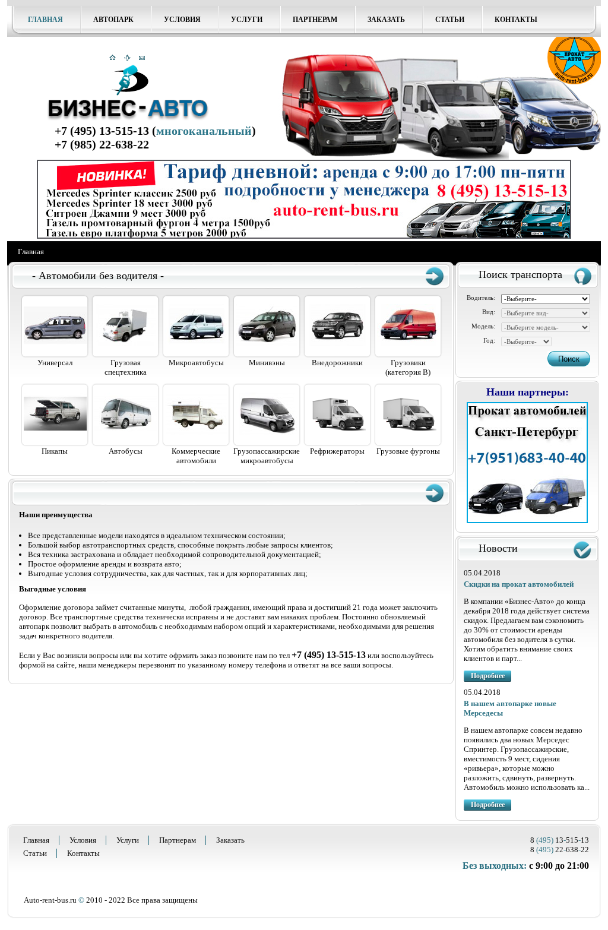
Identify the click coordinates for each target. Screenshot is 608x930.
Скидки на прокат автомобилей (519, 584)
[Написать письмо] (142, 58)
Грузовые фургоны (408, 451)
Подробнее (488, 676)
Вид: (488, 311)
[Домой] (112, 58)
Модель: (483, 326)
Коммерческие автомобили (196, 456)
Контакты (516, 19)
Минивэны (267, 362)
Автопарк (113, 19)
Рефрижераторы (337, 451)
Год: (489, 340)
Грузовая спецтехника (125, 367)
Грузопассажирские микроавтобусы (266, 456)
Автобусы (125, 451)
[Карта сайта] (127, 58)
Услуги (246, 19)
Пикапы (55, 451)
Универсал (54, 362)
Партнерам (315, 19)
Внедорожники (337, 362)
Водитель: (481, 297)
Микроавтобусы (196, 362)
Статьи (449, 19)
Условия (182, 19)
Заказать (386, 19)
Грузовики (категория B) (407, 367)
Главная (45, 19)
